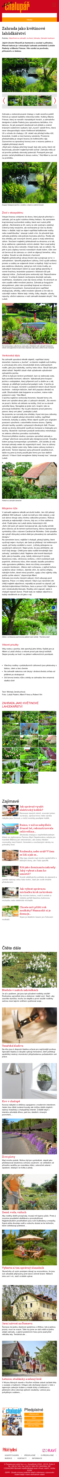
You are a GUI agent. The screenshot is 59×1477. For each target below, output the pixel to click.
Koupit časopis (34, 1422)
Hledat (29, 19)
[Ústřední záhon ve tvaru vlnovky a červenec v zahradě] (29, 753)
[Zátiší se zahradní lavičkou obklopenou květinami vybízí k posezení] (47, 729)
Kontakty (22, 1458)
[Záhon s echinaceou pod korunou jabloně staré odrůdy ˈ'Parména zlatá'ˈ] (29, 617)
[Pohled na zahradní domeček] (29, 480)
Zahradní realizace (48, 38)
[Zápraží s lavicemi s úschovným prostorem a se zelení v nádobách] (11, 778)
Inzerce (8, 1458)
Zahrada (36, 38)
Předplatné (29, 1455)
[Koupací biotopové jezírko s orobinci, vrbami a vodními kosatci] (29, 75)
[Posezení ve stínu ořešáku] (29, 765)
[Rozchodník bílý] (47, 753)
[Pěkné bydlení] (10, 1450)
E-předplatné (47, 1455)
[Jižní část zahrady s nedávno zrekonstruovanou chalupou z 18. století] (47, 765)
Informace (37, 1458)
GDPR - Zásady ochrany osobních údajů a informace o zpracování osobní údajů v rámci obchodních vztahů (29, 1473)
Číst (34, 1418)
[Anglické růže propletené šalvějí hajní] (30, 100)
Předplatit (34, 1414)
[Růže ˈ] (11, 753)
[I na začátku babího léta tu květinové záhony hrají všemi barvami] (11, 729)
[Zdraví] (49, 1450)
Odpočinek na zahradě (17, 38)
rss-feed (30, 38)
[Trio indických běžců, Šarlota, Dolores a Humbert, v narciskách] (11, 741)
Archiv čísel (34, 1426)
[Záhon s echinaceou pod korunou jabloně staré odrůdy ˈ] (29, 778)
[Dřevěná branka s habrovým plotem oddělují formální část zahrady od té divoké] (29, 741)
